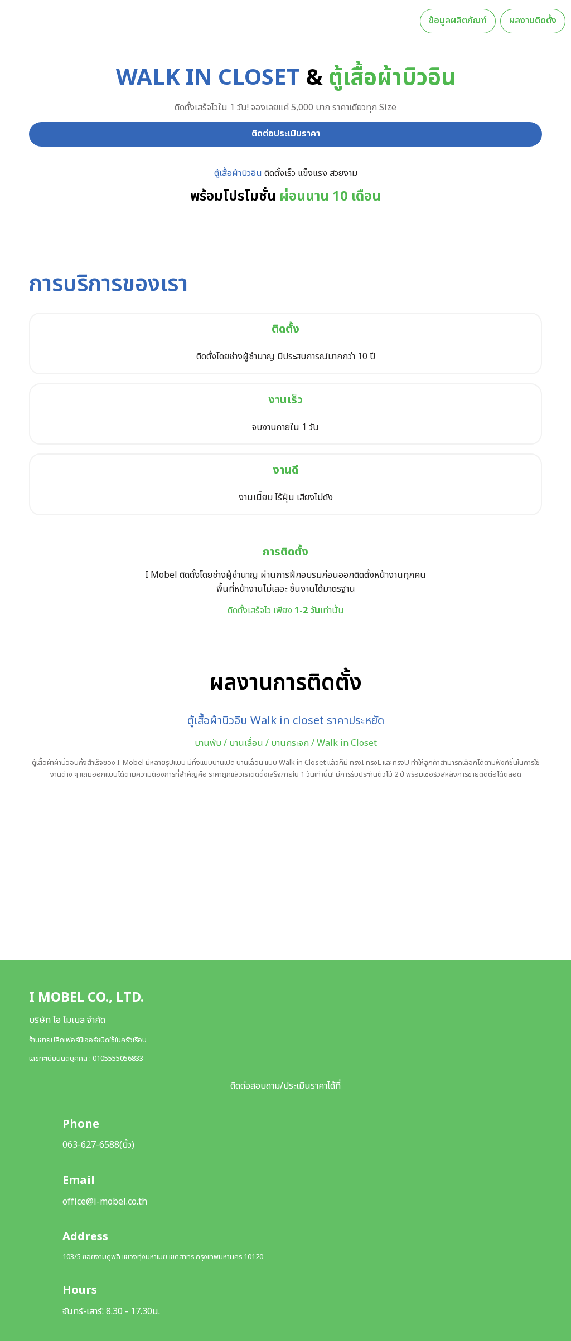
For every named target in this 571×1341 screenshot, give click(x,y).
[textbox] (285, 21)
